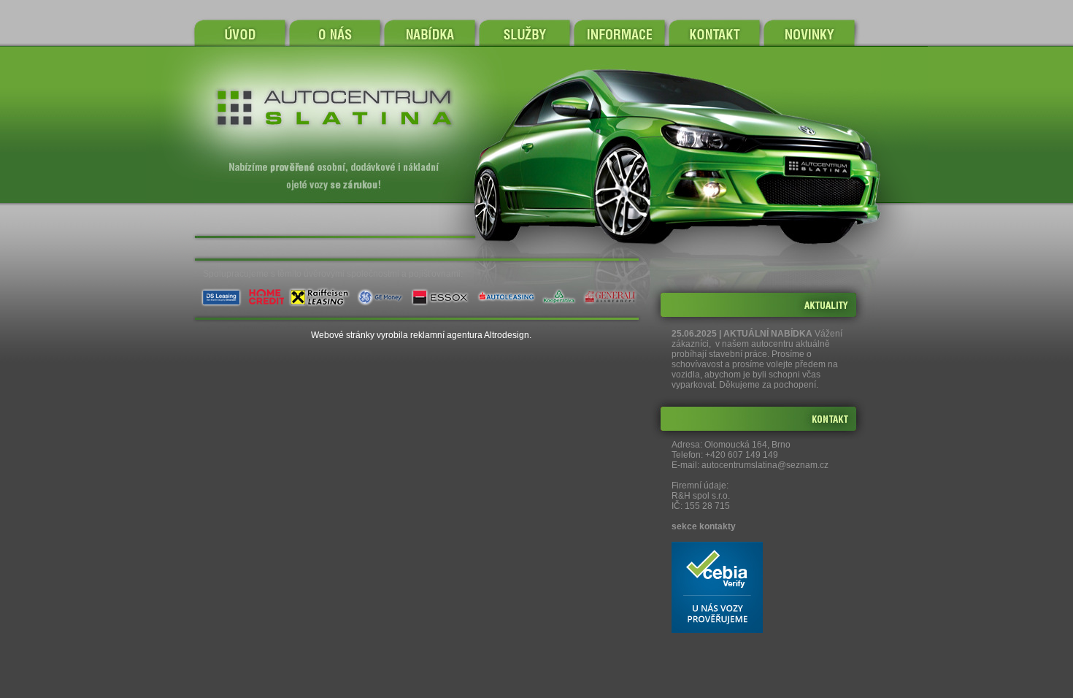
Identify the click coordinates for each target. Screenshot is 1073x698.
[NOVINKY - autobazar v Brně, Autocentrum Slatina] (821, 33)
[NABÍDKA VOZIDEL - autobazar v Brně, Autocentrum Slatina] (429, 33)
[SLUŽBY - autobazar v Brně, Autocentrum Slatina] (524, 33)
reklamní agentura (446, 335)
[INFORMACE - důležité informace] (619, 33)
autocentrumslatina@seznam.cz (764, 465)
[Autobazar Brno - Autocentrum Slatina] (240, 33)
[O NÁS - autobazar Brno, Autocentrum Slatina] (335, 33)
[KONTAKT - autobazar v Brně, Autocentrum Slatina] (714, 33)
